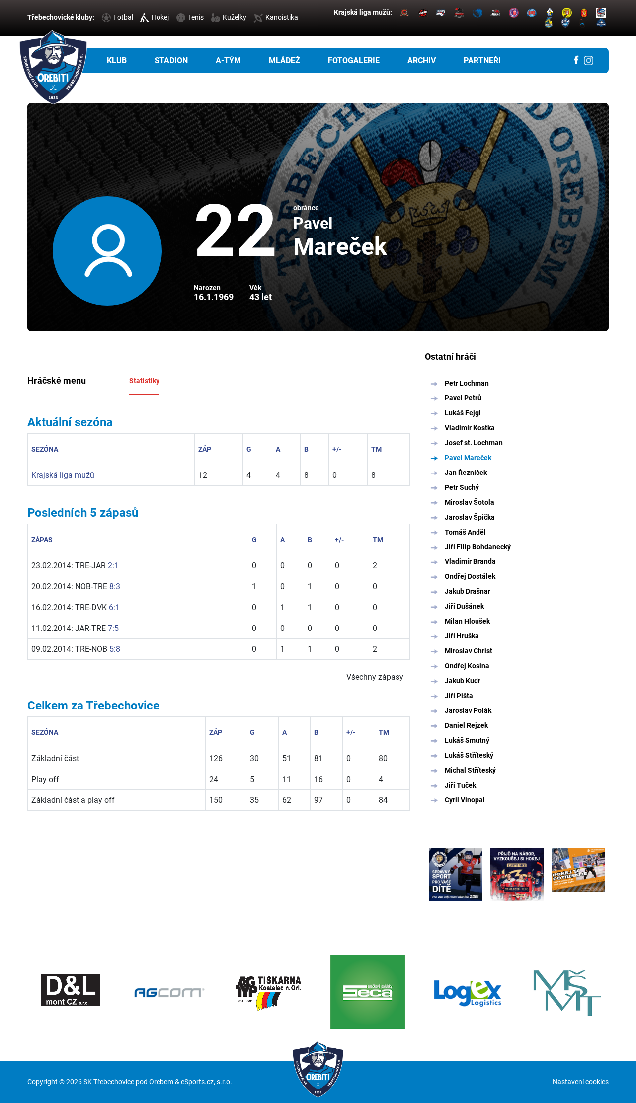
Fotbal (123, 17)
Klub (117, 60)
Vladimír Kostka (470, 428)
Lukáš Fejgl (463, 413)
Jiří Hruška (462, 636)
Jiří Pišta (459, 696)
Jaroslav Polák (468, 710)
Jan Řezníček (466, 472)
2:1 (113, 565)
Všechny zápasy (374, 677)
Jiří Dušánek (464, 606)
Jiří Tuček (460, 785)
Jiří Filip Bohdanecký (478, 547)
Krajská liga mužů (62, 475)
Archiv (421, 60)
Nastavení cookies (581, 1082)
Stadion (171, 60)
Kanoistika (281, 17)
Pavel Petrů (463, 398)
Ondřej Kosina (467, 666)
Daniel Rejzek (466, 725)
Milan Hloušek (467, 621)
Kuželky (234, 17)
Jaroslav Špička (470, 517)
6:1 (114, 607)
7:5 (113, 628)
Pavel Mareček (468, 458)
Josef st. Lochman (474, 443)
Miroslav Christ (468, 651)
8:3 (114, 586)
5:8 (114, 649)
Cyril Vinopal (465, 800)
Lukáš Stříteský (469, 755)
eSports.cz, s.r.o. (206, 1082)
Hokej (160, 17)
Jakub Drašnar (467, 591)
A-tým (228, 60)
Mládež (284, 60)
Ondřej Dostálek (470, 576)
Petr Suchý (462, 487)
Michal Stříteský (470, 770)
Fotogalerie (354, 60)
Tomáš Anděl (465, 532)
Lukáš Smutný (467, 740)
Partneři (482, 60)
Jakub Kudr (462, 681)
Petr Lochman (467, 383)
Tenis (196, 17)
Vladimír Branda (470, 561)
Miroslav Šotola (469, 502)
